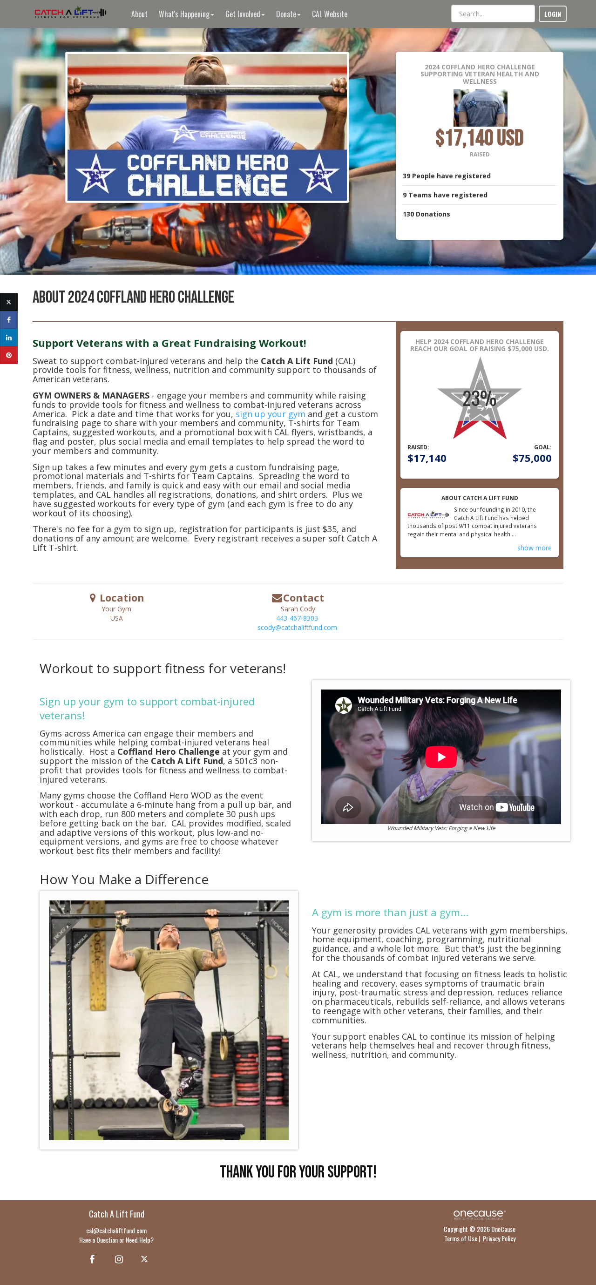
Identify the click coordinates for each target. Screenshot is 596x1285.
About (139, 14)
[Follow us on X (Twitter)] (145, 1258)
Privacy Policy (499, 1238)
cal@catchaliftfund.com (116, 1230)
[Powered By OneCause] (479, 1214)
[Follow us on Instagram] (116, 1258)
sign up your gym (270, 413)
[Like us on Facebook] (90, 1258)
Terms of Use (460, 1238)
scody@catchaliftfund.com (297, 627)
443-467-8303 (297, 618)
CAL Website (329, 14)
